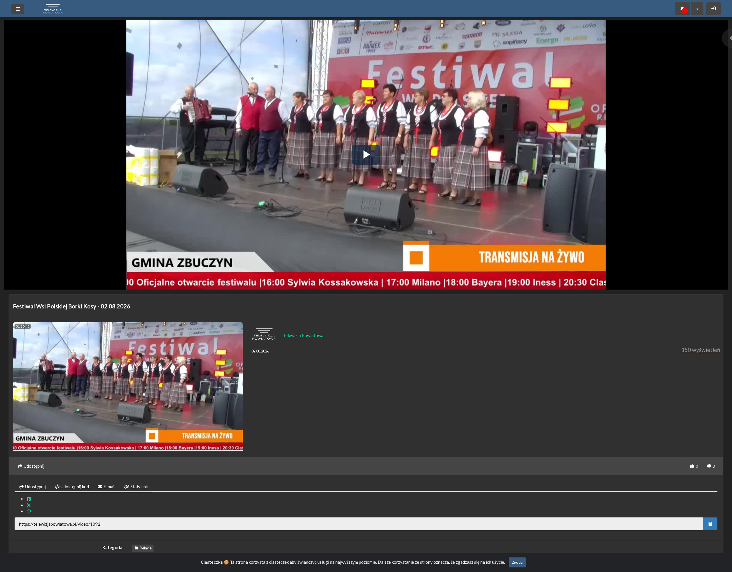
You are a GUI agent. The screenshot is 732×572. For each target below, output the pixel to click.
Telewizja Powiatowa (303, 335)
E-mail (109, 486)
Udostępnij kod (74, 486)
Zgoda (517, 562)
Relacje (145, 548)
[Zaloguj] (713, 8)
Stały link (139, 486)
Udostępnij (35, 486)
